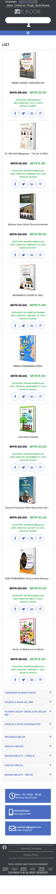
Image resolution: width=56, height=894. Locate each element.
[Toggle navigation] (28, 33)
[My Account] (27, 25)
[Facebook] (4, 848)
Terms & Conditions (31, 848)
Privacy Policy (31, 854)
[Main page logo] (28, 11)
